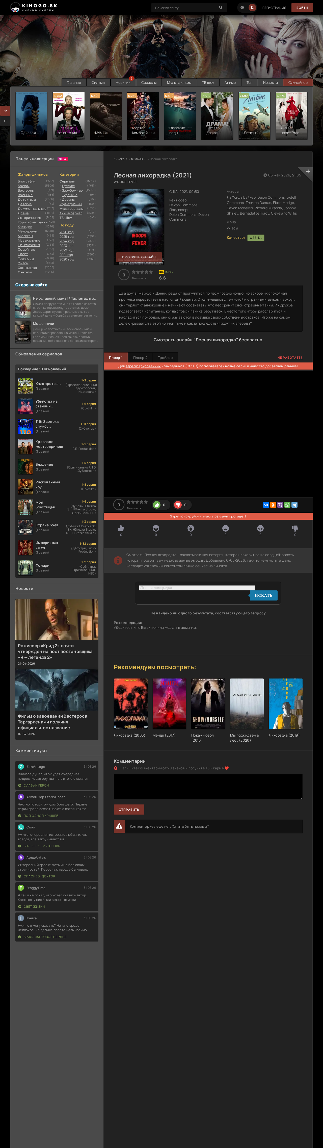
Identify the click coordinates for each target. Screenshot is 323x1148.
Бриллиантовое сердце (45, 937)
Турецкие (69, 195)
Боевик (24, 186)
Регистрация (274, 8)
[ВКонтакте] (266, 505)
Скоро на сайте (31, 285)
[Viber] (280, 505)
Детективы (27, 199)
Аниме (230, 82)
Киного (119, 159)
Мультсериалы (72, 208)
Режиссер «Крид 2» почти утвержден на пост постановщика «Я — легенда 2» (55, 651)
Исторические (29, 218)
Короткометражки (32, 222)
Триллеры (26, 258)
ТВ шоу (208, 82)
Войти (302, 8)
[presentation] (5, 121)
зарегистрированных (143, 366)
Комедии (25, 227)
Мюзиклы (25, 236)
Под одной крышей (41, 816)
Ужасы (23, 263)
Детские (25, 204)
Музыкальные (29, 240)
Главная (74, 82)
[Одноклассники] (273, 505)
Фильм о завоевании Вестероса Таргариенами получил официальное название (52, 721)
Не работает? (290, 357)
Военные (25, 195)
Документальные (32, 208)
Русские (68, 186)
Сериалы (149, 82)
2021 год (66, 255)
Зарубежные (72, 190)
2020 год (67, 259)
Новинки (123, 82)
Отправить (129, 809)
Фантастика (27, 268)
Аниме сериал (71, 213)
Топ (250, 82)
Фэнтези (25, 272)
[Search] (220, 7)
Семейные (26, 249)
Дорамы (68, 199)
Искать (264, 595)
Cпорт (23, 254)
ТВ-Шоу (66, 218)
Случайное (298, 82)
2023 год (67, 246)
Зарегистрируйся (184, 516)
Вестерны (26, 190)
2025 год (67, 236)
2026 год (67, 232)
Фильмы (98, 82)
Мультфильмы (179, 82)
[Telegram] (294, 505)
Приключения (29, 245)
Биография (27, 181)
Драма (23, 213)
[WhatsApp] (287, 505)
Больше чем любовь (41, 846)
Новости (270, 82)
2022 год (67, 250)
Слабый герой (36, 785)
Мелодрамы (28, 231)
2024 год (67, 241)
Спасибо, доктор (39, 876)
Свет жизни (34, 906)
